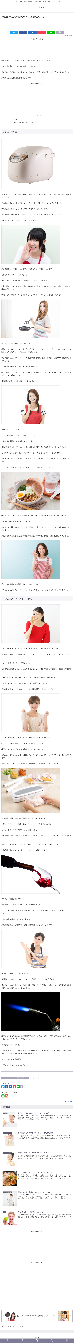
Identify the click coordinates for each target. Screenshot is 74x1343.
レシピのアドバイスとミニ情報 (23, 122)
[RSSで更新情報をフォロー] (6, 1095)
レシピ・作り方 (18, 119)
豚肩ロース (26, 1078)
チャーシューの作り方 (8, 1078)
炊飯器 (18, 1078)
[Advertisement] (37, 24)
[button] (68, 817)
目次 (34, 115)
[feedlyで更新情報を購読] (3, 1095)
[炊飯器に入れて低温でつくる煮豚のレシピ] (32, 32)
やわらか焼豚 (35, 1078)
